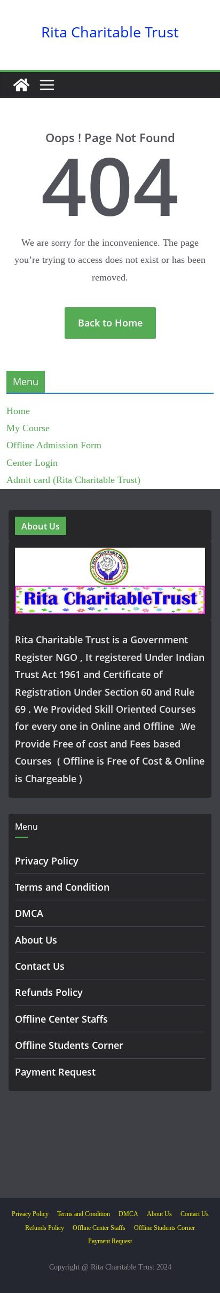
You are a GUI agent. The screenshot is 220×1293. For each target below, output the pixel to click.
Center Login (32, 462)
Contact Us (40, 966)
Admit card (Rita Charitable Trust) (73, 479)
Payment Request (55, 1071)
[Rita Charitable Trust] (21, 85)
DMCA (29, 913)
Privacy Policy (46, 860)
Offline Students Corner (69, 1045)
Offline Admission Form (53, 445)
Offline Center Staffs (61, 1018)
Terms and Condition (62, 887)
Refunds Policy (49, 992)
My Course (28, 428)
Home (18, 411)
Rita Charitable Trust (110, 32)
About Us (36, 939)
